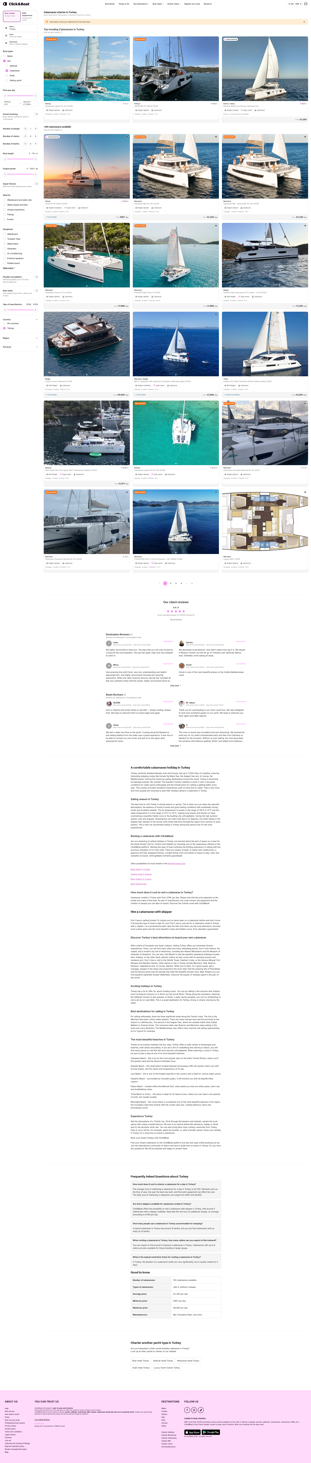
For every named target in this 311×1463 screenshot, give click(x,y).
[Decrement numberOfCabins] (25, 136)
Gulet (12, 75)
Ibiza (163, 1420)
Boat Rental (110, 4)
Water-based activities (17, 205)
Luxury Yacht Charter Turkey (167, 1368)
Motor (10, 56)
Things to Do (123, 4)
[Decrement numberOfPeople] (25, 128)
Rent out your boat (12, 1420)
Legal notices (10, 1435)
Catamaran (15, 70)
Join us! (8, 1440)
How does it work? (12, 1414)
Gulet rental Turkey (141, 1368)
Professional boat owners (15, 1423)
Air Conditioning (14, 253)
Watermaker (12, 244)
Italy (163, 1417)
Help (7, 1408)
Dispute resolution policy (14, 1446)
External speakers (15, 258)
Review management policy (16, 1449)
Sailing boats (62, 15)
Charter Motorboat (168, 1435)
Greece (164, 1414)
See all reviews (176, 619)
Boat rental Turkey (140, 1360)
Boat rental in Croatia (140, 869)
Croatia (164, 1411)
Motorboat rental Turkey (188, 1360)
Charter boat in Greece (141, 874)
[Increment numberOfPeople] (36, 128)
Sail (9, 61)
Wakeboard (12, 234)
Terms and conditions (13, 1432)
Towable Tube (13, 239)
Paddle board (13, 263)
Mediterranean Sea (176, 863)
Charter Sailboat (167, 1432)
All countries (13, 323)
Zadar (163, 1426)
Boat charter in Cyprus (141, 879)
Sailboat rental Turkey (163, 1360)
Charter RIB (166, 1441)
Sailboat (13, 66)
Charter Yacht (167, 1444)
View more (174, 685)
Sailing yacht (15, 80)
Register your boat (192, 4)
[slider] (5, 96)
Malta (163, 1408)
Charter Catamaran (169, 1438)
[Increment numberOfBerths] (36, 144)
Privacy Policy (10, 1426)
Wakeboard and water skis (19, 200)
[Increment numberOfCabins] (36, 136)
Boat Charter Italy (139, 884)
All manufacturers (168, 1447)
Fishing (10, 214)
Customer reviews (42, 1420)
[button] (86, 99)
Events (10, 219)
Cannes (164, 1423)
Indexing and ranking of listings (17, 1443)
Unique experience (15, 209)
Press (7, 1417)
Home (46, 15)
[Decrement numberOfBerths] (25, 143)
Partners (8, 1437)
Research (208, 4)
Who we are (9, 1411)
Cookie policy (10, 1429)
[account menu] (305, 4)
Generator (11, 248)
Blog (6, 1452)
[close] (304, 22)
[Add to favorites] (126, 39)
